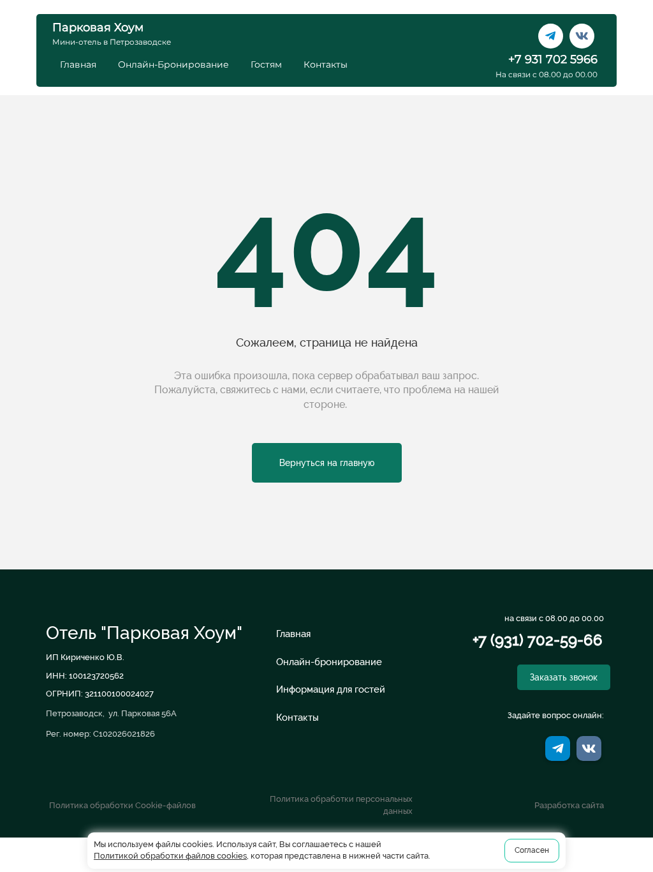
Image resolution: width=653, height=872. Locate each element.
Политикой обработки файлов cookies (170, 856)
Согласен (532, 850)
